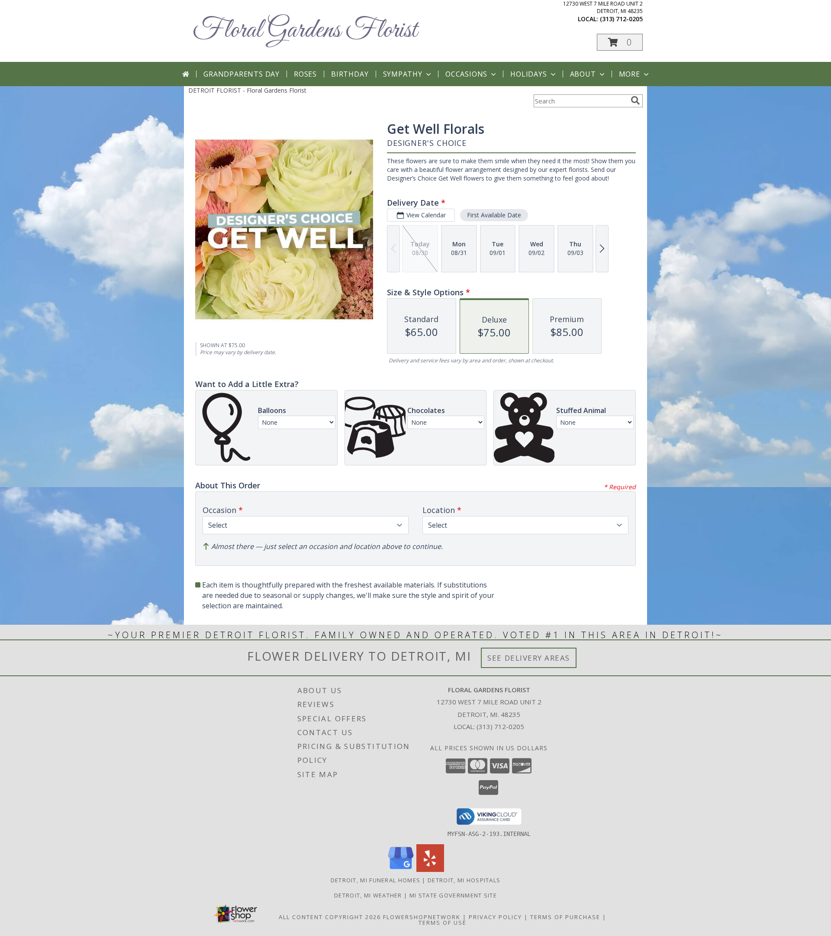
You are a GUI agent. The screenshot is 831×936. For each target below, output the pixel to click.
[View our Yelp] (430, 869)
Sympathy (402, 74)
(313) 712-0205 (621, 19)
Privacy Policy (495, 917)
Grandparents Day (241, 74)
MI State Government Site (453, 895)
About (583, 74)
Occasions (466, 74)
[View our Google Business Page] (401, 869)
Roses (305, 74)
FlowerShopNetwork (422, 917)
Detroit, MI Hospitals (464, 880)
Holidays (528, 74)
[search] (635, 100)
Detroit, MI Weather (368, 895)
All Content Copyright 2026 (330, 917)
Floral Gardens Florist (305, 30)
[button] (620, 42)
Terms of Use (443, 922)
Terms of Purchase (565, 917)
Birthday (349, 74)
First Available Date (494, 215)
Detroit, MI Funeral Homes (376, 880)
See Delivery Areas (528, 658)
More (629, 74)
